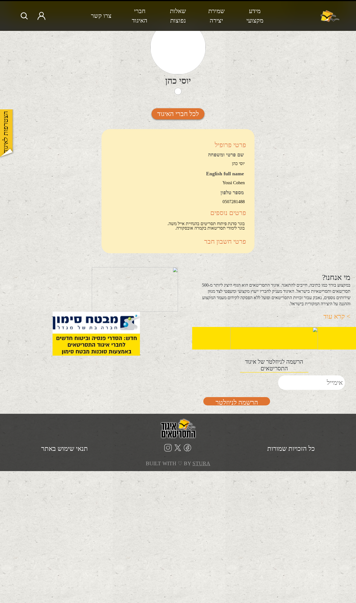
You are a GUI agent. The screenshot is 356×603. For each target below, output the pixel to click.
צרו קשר (101, 15)
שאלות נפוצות (178, 16)
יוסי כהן (178, 81)
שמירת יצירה (216, 16)
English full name (225, 173)
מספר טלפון (232, 192)
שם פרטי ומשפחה (226, 154)
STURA (201, 463)
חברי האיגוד (139, 16)
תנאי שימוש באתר (64, 448)
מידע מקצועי (254, 16)
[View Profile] (178, 47)
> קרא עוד (336, 316)
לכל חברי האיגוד (178, 113)
